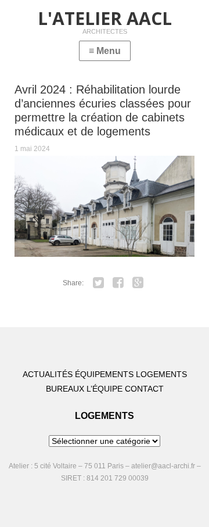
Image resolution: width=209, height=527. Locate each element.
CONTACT (144, 388)
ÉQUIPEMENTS (104, 374)
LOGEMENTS (161, 374)
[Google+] (138, 283)
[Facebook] (118, 283)
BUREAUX (65, 388)
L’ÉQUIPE (104, 388)
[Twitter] (98, 283)
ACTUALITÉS (48, 374)
